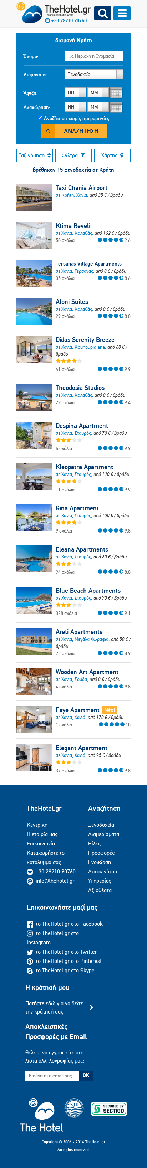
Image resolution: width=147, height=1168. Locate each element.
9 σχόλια (64, 531)
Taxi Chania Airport (81, 188)
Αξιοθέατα (100, 890)
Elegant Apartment (81, 748)
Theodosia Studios (80, 388)
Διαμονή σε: (36, 74)
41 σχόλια (65, 369)
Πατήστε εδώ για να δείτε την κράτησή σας (54, 1007)
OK (86, 1075)
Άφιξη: (31, 93)
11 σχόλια (65, 489)
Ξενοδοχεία (101, 824)
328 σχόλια (66, 613)
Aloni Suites (72, 302)
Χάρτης (109, 155)
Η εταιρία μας (42, 834)
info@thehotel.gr (55, 880)
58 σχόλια (65, 240)
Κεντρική (37, 824)
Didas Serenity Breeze (85, 340)
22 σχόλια (65, 402)
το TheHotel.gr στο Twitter (66, 951)
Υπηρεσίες (99, 880)
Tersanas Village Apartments (89, 263)
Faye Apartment (78, 710)
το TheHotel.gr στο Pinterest (69, 961)
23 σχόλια (65, 653)
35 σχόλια (65, 278)
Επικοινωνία (41, 843)
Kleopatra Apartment (84, 467)
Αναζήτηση (81, 131)
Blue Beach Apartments (88, 591)
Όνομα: (31, 56)
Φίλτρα (70, 155)
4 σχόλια (64, 686)
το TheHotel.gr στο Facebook (69, 923)
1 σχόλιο (64, 724)
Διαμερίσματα (103, 834)
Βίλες (94, 843)
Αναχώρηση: (37, 107)
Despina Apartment (82, 426)
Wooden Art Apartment (87, 672)
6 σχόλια (64, 448)
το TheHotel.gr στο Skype (65, 970)
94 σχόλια (65, 572)
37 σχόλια (65, 770)
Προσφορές (101, 852)
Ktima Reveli (73, 226)
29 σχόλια (65, 316)
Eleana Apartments (82, 549)
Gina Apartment (77, 508)
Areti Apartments (79, 632)
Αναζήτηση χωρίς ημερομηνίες (76, 118)
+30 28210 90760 (56, 871)
